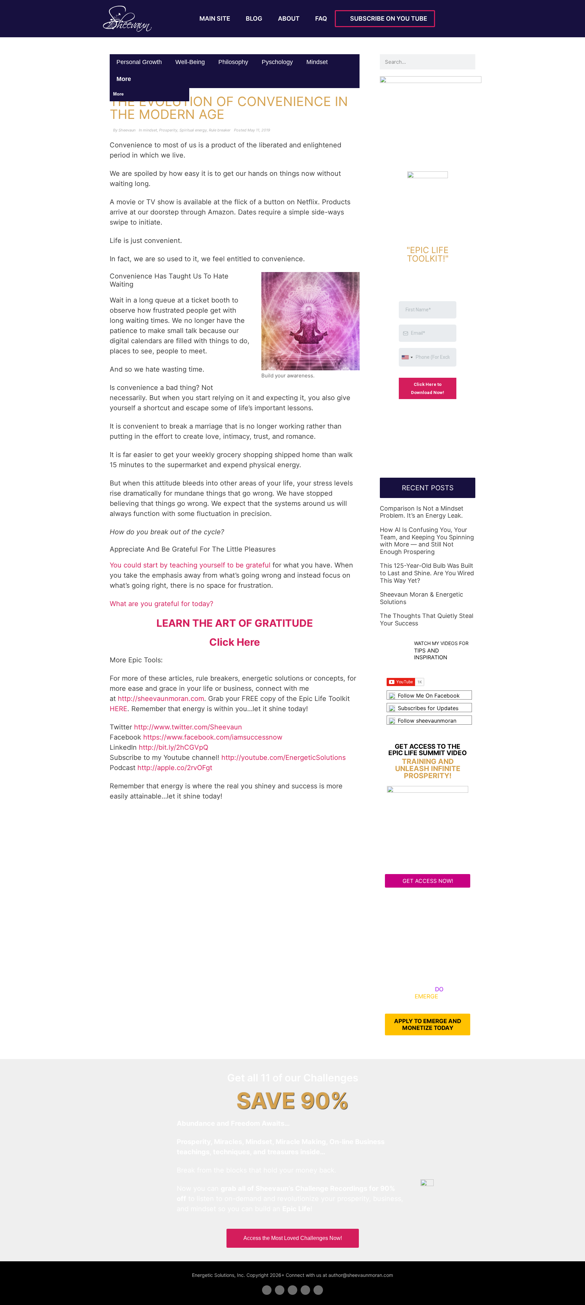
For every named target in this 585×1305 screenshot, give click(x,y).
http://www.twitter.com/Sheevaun (188, 727)
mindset (317, 62)
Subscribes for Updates (428, 708)
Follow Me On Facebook (429, 695)
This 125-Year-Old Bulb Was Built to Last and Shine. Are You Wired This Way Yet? (427, 573)
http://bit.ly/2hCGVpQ (173, 747)
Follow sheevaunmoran (427, 720)
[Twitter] (279, 1290)
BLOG (254, 18)
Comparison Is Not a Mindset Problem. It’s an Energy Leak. (421, 512)
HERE (118, 709)
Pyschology (277, 62)
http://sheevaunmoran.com (161, 699)
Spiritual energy (193, 130)
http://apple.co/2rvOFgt (174, 768)
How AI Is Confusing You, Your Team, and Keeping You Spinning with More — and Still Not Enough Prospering (427, 540)
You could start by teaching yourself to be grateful (190, 565)
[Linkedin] (292, 1290)
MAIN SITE (214, 18)
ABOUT (289, 18)
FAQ (321, 18)
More (124, 79)
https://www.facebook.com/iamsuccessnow (212, 737)
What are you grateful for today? (161, 604)
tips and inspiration (430, 653)
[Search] (467, 61)
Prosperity (168, 130)
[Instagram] (318, 1290)
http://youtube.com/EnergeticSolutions (283, 757)
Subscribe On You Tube (387, 18)
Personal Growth (139, 62)
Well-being (190, 62)
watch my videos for (441, 643)
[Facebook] (267, 1290)
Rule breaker (220, 130)
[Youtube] (305, 1290)
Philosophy (233, 62)
